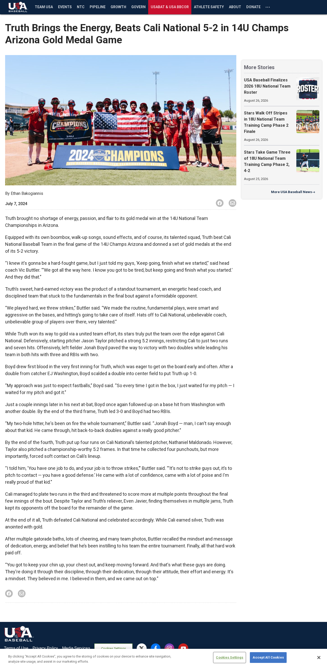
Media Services (76, 648)
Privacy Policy (45, 648)
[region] (163, 658)
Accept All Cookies (268, 657)
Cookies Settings (113, 648)
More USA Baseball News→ (293, 192)
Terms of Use (16, 648)
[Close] (318, 657)
